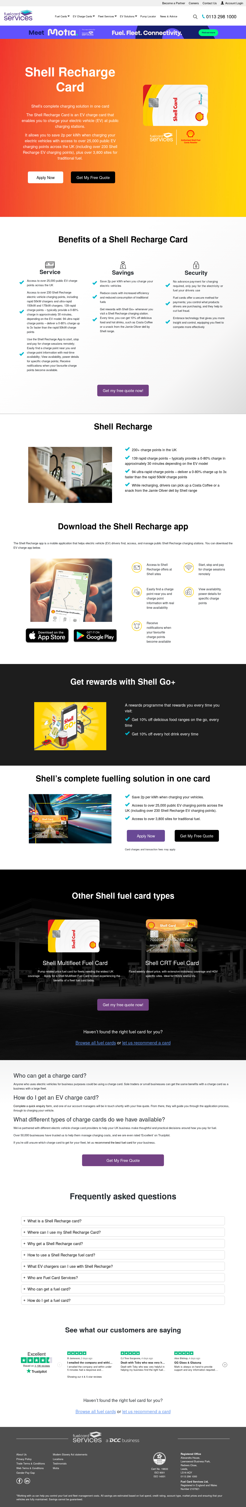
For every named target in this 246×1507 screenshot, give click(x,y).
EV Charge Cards (82, 16)
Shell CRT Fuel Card (172, 962)
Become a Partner (173, 3)
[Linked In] (27, 1480)
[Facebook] (19, 1480)
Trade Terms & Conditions (30, 1463)
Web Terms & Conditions (30, 1468)
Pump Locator (148, 16)
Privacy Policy (24, 1459)
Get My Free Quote (93, 177)
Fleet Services (106, 16)
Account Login (234, 3)
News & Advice (168, 16)
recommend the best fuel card (113, 1142)
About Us (21, 1454)
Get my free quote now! (123, 390)
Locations (58, 1459)
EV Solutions (127, 16)
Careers (194, 3)
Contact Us (210, 3)
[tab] (123, 1220)
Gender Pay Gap (25, 1472)
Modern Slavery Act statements (70, 1454)
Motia (56, 1468)
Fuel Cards (61, 16)
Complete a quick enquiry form (32, 1106)
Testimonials (59, 1463)
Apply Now (46, 177)
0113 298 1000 (220, 16)
